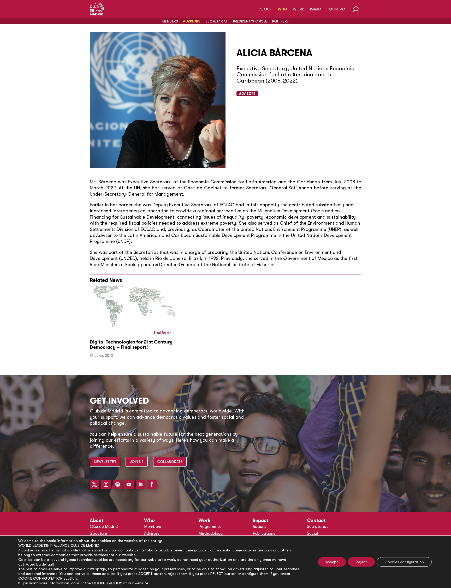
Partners (280, 21)
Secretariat (216, 21)
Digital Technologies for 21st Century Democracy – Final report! (131, 344)
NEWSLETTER (105, 461)
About (265, 9)
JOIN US (137, 461)
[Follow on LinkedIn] (140, 484)
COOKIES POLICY (107, 583)
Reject (361, 562)
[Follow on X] (94, 484)
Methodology (210, 533)
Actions (259, 526)
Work (298, 9)
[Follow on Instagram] (106, 484)
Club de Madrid (104, 526)
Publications (264, 533)
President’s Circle (250, 21)
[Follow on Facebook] (152, 484)
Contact (338, 9)
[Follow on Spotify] (117, 484)
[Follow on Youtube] (129, 484)
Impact (316, 9)
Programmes (210, 526)
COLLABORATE (169, 461)
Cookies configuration (404, 562)
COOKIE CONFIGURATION (40, 578)
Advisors (191, 21)
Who (282, 9)
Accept (332, 562)
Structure (98, 533)
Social (312, 533)
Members (170, 21)
